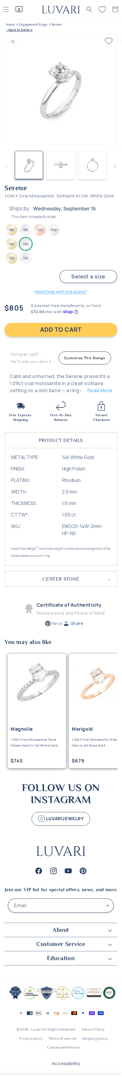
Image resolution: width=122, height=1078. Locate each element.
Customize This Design (84, 358)
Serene (57, 25)
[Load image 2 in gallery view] (61, 165)
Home (10, 25)
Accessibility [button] (66, 1063)
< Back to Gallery (19, 30)
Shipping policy (95, 1038)
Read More (100, 390)
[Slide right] (115, 166)
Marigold (82, 729)
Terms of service (62, 1038)
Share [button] (77, 623)
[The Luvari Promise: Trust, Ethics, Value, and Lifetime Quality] (60, 999)
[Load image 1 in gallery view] (29, 165)
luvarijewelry (64, 818)
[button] (89, 9)
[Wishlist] (102, 9)
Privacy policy (31, 1038)
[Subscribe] (106, 905)
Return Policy (93, 1029)
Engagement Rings (33, 25)
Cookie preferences (63, 1047)
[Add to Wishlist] (109, 41)
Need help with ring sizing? (61, 291)
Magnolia (22, 729)
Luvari (36, 1029)
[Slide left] (6, 166)
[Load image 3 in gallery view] (92, 165)
